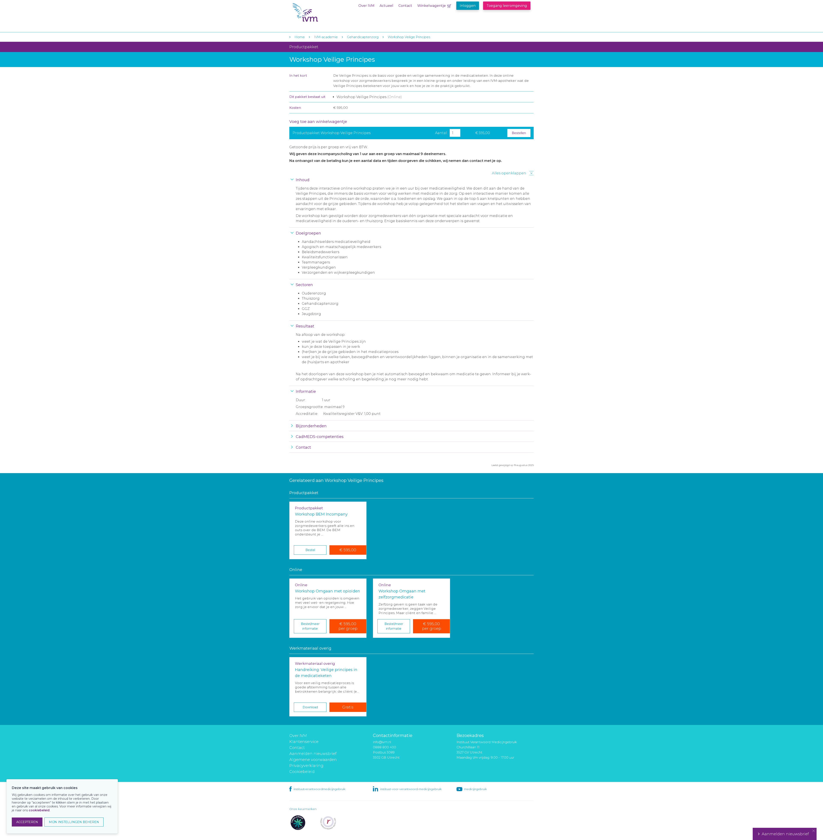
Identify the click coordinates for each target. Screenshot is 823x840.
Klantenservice (303, 741)
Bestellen (519, 133)
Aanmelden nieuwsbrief (312, 753)
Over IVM (366, 6)
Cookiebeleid (302, 771)
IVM (319, 12)
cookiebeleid (39, 810)
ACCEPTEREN (27, 822)
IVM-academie (326, 37)
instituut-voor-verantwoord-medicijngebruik (411, 789)
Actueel (386, 6)
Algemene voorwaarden (313, 759)
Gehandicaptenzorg (362, 37)
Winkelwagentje (431, 6)
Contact (405, 6)
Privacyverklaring (306, 765)
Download (310, 707)
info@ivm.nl (382, 742)
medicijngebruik (475, 789)
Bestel (310, 550)
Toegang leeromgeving (507, 6)
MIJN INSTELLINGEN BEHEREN (74, 822)
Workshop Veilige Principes (409, 37)
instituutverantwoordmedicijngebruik (319, 789)
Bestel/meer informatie (310, 626)
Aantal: (441, 133)
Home (299, 37)
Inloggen (468, 6)
